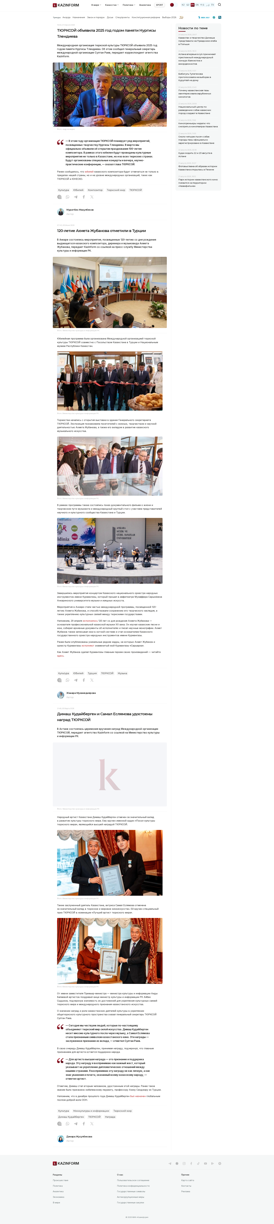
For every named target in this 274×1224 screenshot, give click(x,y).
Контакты (186, 1193)
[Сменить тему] (174, 5)
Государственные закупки (130, 1209)
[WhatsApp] (67, 197)
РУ (192, 4)
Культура (63, 190)
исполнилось (90, 620)
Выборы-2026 (169, 17)
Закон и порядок (96, 17)
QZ (188, 4)
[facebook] (191, 1170)
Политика (58, 1193)
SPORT (159, 5)
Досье (110, 17)
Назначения (78, 17)
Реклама (185, 1198)
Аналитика (145, 5)
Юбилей (78, 190)
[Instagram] (59, 197)
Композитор (95, 190)
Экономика (58, 1204)
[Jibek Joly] (205, 17)
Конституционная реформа (146, 17)
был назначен (138, 1103)
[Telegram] (75, 197)
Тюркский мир (116, 190)
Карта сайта (187, 1187)
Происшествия (60, 1187)
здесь (60, 655)
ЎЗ (212, 4)
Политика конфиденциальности (133, 1193)
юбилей (89, 171)
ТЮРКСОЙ (136, 190)
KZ (183, 4)
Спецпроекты (122, 17)
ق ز (207, 4)
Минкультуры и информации (91, 1118)
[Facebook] (83, 197)
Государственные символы (131, 1198)
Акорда (66, 17)
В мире (56, 1209)
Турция (92, 673)
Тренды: (57, 17)
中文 (202, 4)
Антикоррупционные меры (130, 1204)
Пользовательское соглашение (133, 1187)
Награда (110, 1124)
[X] (92, 197)
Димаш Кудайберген (71, 1124)
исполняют (88, 645)
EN (197, 4)
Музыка (122, 673)
